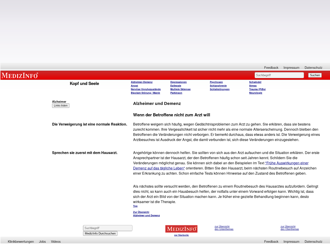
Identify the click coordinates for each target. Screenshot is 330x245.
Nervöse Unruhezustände (146, 89)
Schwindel (255, 82)
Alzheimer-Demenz (141, 82)
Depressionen (178, 82)
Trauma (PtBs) (257, 89)
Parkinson (176, 92)
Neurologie (255, 92)
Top (135, 206)
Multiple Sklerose (180, 89)
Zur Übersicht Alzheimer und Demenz (146, 213)
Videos (56, 241)
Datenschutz (313, 67)
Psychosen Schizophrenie (218, 83)
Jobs (42, 241)
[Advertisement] (165, 31)
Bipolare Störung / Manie (145, 92)
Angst (134, 85)
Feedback (271, 67)
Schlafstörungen (220, 89)
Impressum (291, 67)
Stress (253, 85)
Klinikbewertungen (21, 241)
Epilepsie (175, 85)
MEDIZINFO (20, 75)
